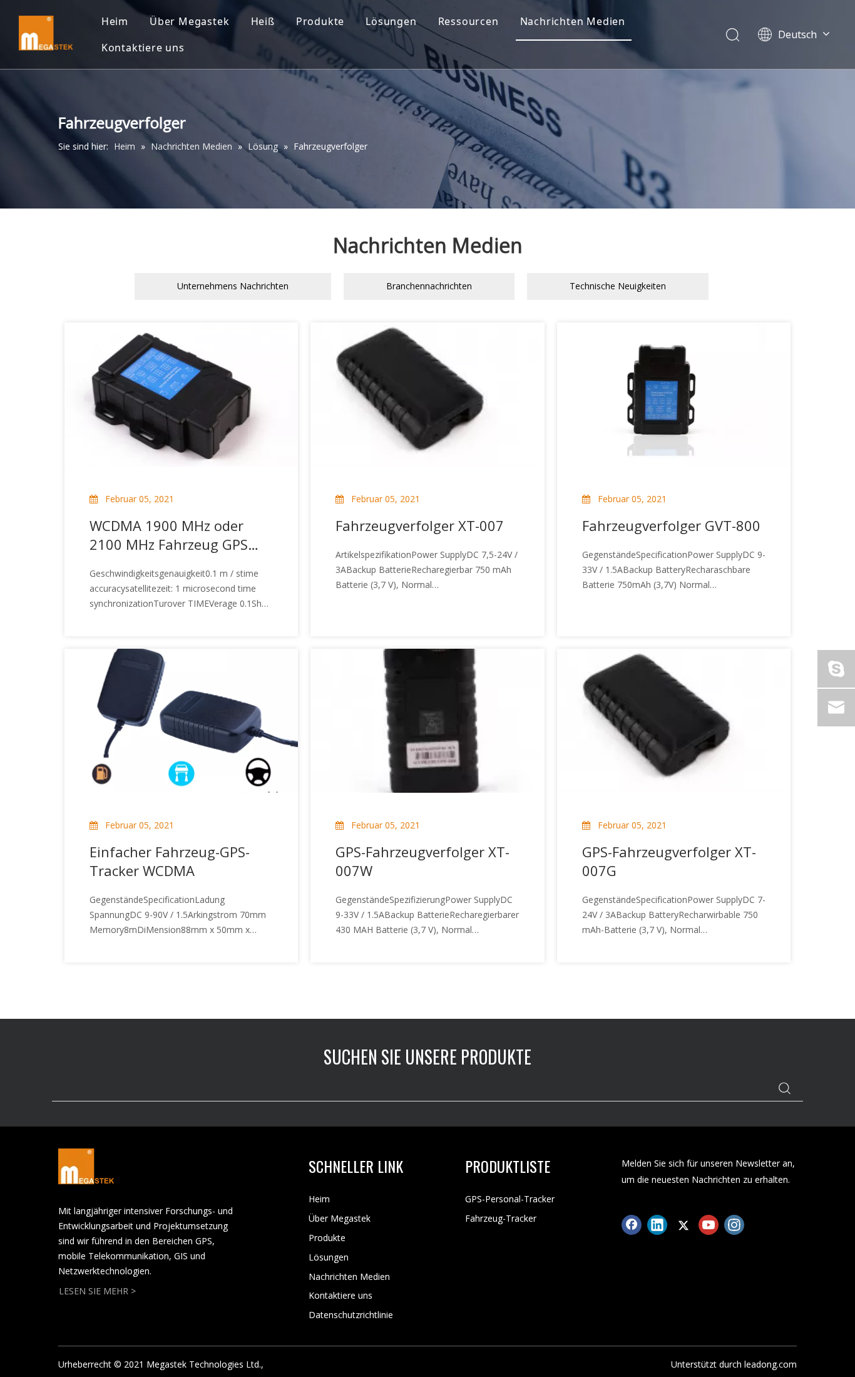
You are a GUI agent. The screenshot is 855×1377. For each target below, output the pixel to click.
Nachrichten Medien (572, 21)
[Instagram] (734, 1225)
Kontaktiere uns (143, 47)
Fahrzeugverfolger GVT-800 (671, 525)
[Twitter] (683, 1225)
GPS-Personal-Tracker (510, 1199)
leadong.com (770, 1364)
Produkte (320, 21)
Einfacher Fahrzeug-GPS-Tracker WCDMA (170, 861)
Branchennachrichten (429, 286)
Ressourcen (468, 21)
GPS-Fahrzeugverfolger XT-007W (422, 861)
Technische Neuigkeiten (618, 286)
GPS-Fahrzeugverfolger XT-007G (669, 861)
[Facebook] (632, 1225)
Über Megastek (189, 21)
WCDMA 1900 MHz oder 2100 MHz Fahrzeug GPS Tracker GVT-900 (169, 535)
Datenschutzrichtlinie (351, 1315)
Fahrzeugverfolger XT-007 (419, 525)
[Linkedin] (657, 1225)
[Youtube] (709, 1225)
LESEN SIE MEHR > (97, 1291)
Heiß (263, 21)
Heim (114, 21)
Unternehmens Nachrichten (233, 286)
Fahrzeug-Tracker (500, 1218)
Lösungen (391, 21)
